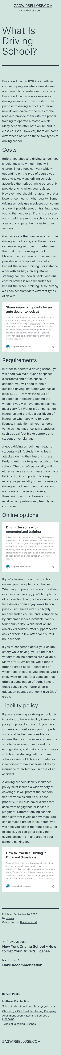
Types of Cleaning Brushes (19, 1023)
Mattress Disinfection (15, 1001)
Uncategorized (28, 922)
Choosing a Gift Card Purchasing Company (29, 1011)
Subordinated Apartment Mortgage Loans (28, 1006)
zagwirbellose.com (33, 6)
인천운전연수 (27, 394)
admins (10, 918)
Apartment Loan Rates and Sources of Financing (26, 1017)
